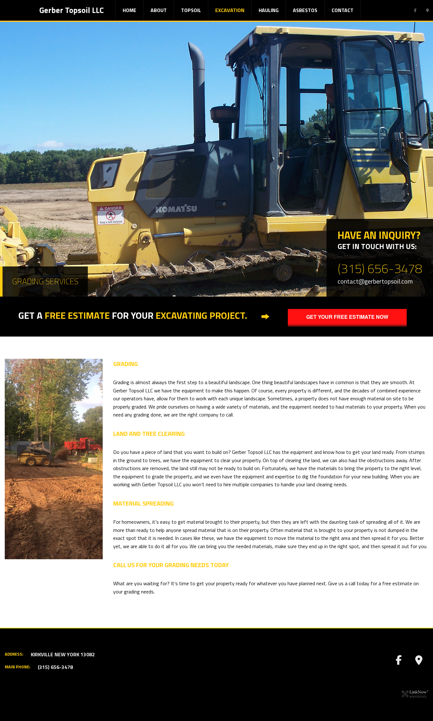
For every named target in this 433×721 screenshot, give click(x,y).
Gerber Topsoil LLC (71, 10)
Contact (342, 10)
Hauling (269, 10)
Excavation (229, 10)
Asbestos (305, 10)
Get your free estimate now (347, 316)
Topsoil (191, 10)
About (159, 10)
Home (129, 10)
